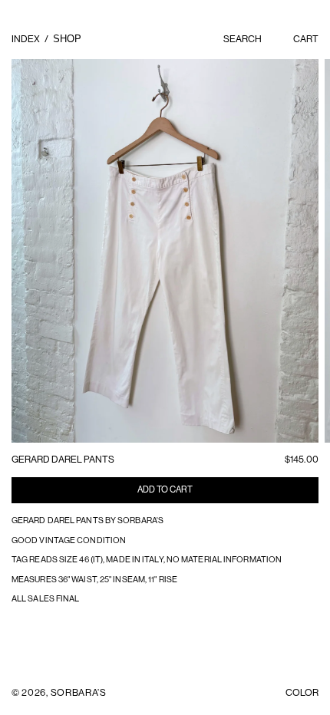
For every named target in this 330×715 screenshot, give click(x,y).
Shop (67, 39)
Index (26, 38)
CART (305, 38)
